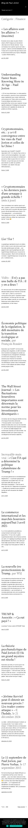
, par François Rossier (14, 333)
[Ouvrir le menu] (26, 7)
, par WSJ (13, 570)
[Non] (26, 823)
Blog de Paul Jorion (10, 3)
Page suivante (22, 806)
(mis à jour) (13, 193)
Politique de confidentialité (16, 826)
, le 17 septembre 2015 (13, 762)
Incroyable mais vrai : (13, 463)
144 (7, 806)
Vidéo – (13, 281)
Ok (7, 826)
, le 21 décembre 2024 (13, 707)
